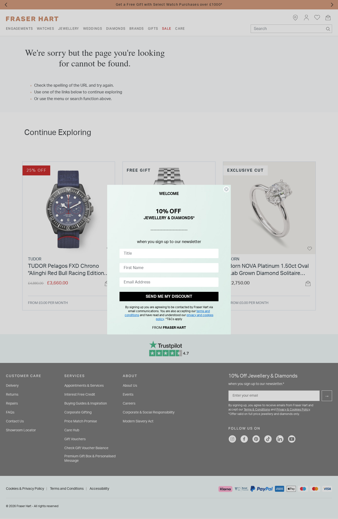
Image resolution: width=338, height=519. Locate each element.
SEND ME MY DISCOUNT (169, 297)
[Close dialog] (226, 189)
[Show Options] (213, 253)
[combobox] (167, 253)
